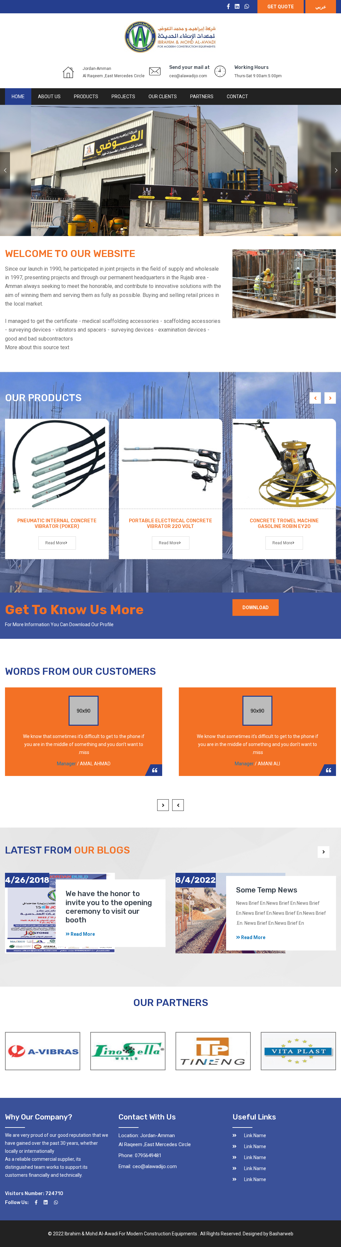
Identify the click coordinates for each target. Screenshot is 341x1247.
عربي (320, 6)
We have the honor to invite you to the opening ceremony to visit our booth (109, 906)
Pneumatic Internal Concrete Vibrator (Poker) (57, 523)
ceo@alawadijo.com (188, 76)
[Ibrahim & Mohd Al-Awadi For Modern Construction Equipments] (170, 37)
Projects (123, 96)
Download (255, 607)
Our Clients (163, 96)
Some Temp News (266, 890)
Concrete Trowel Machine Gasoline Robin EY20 (284, 523)
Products (86, 96)
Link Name (255, 1135)
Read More (282, 543)
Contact (237, 96)
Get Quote (280, 6)
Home (18, 96)
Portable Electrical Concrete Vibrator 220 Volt (170, 523)
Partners (201, 96)
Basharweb (281, 1233)
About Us (49, 96)
